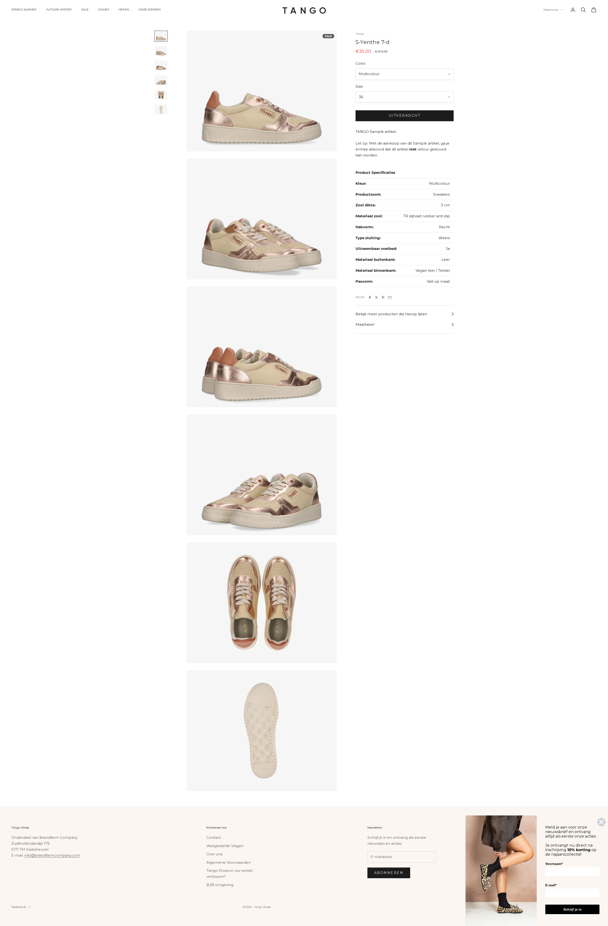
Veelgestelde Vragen (225, 846)
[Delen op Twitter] (376, 297)
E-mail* (550, 885)
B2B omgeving (219, 884)
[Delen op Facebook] (370, 297)
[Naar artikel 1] (161, 36)
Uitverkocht (405, 116)
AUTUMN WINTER (59, 9)
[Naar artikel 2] (161, 50)
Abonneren (389, 873)
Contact (213, 837)
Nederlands (550, 9)
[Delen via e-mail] (390, 297)
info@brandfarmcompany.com (52, 855)
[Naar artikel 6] (161, 109)
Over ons (214, 854)
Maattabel (365, 324)
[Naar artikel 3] (161, 65)
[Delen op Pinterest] (383, 297)
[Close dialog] (601, 822)
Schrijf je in (572, 909)
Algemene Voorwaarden (228, 862)
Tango (360, 33)
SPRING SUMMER (24, 9)
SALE (85, 9)
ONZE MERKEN (149, 9)
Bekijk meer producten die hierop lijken (391, 314)
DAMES (103, 9)
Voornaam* (554, 864)
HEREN (124, 9)
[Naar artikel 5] (161, 95)
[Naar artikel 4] (161, 80)
